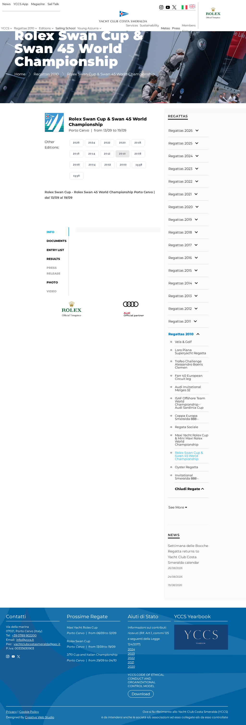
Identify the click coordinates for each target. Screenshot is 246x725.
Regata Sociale (186, 427)
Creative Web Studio (39, 717)
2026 (76, 142)
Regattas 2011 (179, 321)
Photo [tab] (52, 282)
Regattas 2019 (180, 219)
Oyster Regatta (186, 467)
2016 (76, 153)
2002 (108, 164)
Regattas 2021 (180, 194)
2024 (91, 142)
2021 (131, 662)
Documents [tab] (57, 241)
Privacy (11, 711)
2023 (131, 653)
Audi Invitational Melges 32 (188, 388)
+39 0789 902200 (24, 635)
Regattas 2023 (180, 169)
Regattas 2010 (181, 334)
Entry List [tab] (55, 250)
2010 (122, 153)
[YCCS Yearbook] (201, 637)
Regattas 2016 (180, 258)
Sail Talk (53, 4)
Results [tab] (53, 259)
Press (176, 28)
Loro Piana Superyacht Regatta (190, 351)
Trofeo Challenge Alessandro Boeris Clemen (189, 364)
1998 (138, 164)
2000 (123, 164)
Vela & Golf (183, 342)
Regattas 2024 (180, 156)
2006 (76, 164)
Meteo (165, 28)
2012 (107, 153)
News (6, 4)
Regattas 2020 (180, 207)
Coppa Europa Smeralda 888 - (186, 417)
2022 (107, 142)
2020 (122, 142)
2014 (91, 153)
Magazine (38, 4)
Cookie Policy (29, 711)
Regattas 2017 (180, 245)
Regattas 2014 (180, 283)
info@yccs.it (25, 639)
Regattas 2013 (180, 296)
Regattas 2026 (180, 130)
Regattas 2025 (180, 143)
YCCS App (20, 4)
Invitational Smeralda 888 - (186, 476)
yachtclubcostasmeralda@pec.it (37, 644)
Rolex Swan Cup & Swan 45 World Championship (189, 456)
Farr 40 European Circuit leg (189, 377)
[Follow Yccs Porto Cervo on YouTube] (168, 7)
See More (176, 507)
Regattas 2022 (180, 181)
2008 (138, 153)
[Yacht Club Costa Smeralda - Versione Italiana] (185, 7)
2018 (138, 142)
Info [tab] (50, 232)
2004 (92, 164)
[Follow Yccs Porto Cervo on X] (174, 7)
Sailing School (65, 28)
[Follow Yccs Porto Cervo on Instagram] (161, 7)
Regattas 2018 (180, 232)
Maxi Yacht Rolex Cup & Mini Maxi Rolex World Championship (191, 439)
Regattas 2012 (180, 308)
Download (141, 694)
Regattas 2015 (180, 270)
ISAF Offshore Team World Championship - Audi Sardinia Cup (190, 402)
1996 (76, 175)
